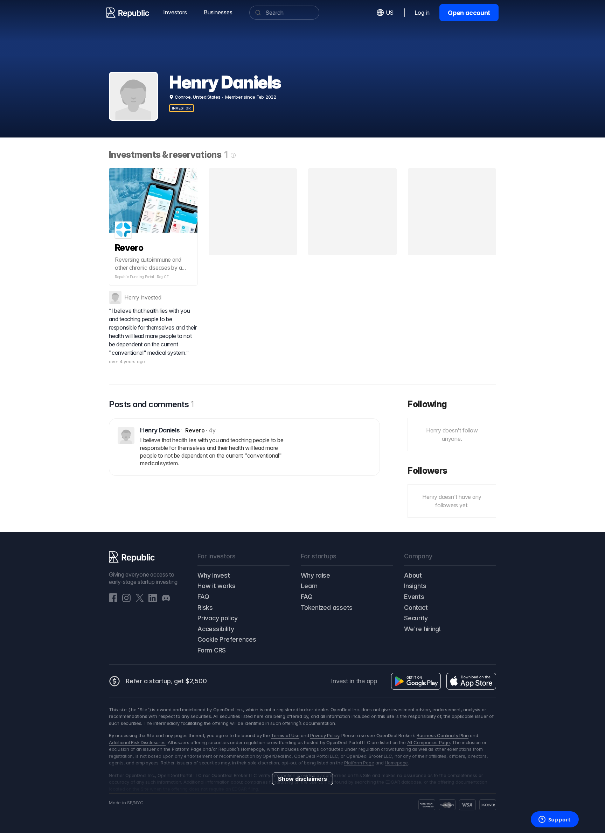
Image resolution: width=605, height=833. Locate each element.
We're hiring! (422, 629)
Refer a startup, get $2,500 (166, 681)
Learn (309, 586)
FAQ (203, 596)
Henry (131, 297)
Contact (415, 607)
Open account (469, 12)
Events (414, 596)
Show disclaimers (302, 778)
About (413, 575)
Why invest (213, 575)
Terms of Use (285, 735)
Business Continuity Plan (442, 735)
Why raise (315, 575)
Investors (175, 12)
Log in (422, 12)
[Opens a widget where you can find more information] (554, 820)
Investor (181, 108)
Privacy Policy (324, 735)
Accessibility (215, 629)
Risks (205, 607)
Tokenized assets (327, 607)
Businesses (218, 12)
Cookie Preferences (226, 639)
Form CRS (211, 650)
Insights (415, 586)
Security (416, 618)
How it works (216, 586)
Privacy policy (217, 618)
